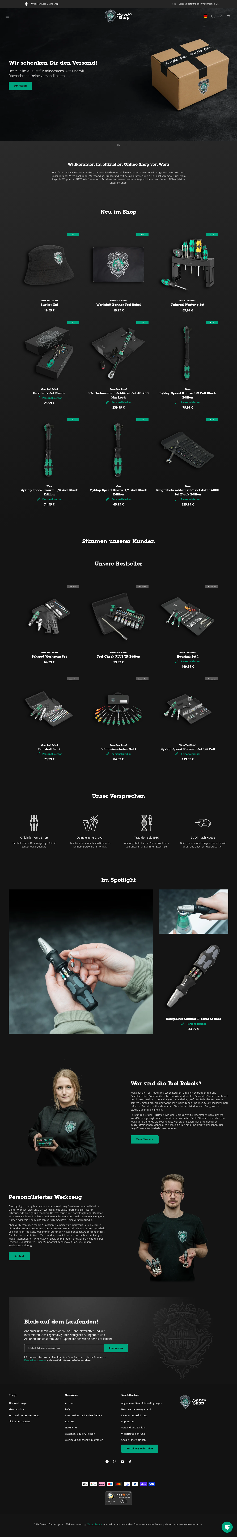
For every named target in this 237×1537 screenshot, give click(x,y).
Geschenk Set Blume (49, 393)
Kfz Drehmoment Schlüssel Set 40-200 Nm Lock (118, 395)
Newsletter (71, 1427)
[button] (228, 16)
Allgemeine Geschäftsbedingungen (141, 1403)
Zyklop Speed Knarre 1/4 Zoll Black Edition (118, 492)
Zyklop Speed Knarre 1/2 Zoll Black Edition (187, 395)
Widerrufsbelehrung (133, 1433)
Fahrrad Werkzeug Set (49, 656)
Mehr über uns (144, 1139)
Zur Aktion (20, 85)
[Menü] (7, 16)
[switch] (123, 1501)
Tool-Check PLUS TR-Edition (118, 656)
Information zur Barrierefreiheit (83, 1415)
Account (69, 1403)
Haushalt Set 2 (49, 749)
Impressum (127, 1421)
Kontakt (19, 1256)
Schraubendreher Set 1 (118, 749)
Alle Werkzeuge (18, 1403)
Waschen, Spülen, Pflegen (80, 1433)
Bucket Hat (49, 304)
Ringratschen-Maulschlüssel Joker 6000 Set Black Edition (187, 492)
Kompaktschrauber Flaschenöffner (193, 1019)
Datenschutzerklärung (35, 1359)
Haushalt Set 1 (188, 656)
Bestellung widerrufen (139, 1448)
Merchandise (16, 1409)
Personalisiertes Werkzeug (24, 1415)
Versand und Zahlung (133, 1427)
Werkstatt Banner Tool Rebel (118, 304)
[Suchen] (213, 16)
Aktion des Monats (19, 1421)
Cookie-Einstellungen (133, 1439)
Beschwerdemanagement (136, 1409)
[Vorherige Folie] (111, 145)
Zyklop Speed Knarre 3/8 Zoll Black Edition (49, 492)
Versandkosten (94, 1524)
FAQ (67, 1409)
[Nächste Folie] (126, 145)
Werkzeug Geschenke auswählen (84, 1439)
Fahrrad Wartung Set (187, 304)
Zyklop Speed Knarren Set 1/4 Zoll (188, 749)
